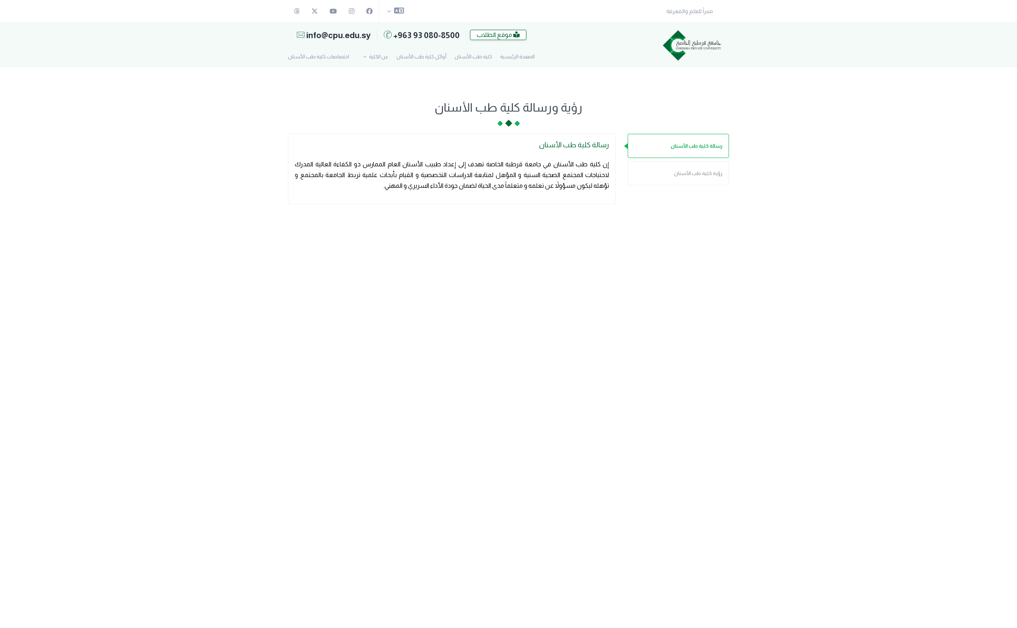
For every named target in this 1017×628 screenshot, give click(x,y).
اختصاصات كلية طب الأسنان (318, 57)
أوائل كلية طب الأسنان (421, 57)
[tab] (678, 146)
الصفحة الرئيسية (517, 57)
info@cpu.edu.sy (338, 35)
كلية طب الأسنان (473, 57)
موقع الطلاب (495, 34)
